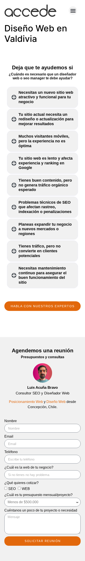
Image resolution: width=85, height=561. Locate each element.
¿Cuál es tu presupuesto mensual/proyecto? (38, 495)
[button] (73, 10)
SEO (12, 489)
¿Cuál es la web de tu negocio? (28, 467)
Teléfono (11, 452)
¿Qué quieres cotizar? (21, 483)
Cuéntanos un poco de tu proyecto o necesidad (40, 510)
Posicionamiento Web (26, 402)
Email (8, 436)
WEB (26, 489)
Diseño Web (56, 402)
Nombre (10, 421)
